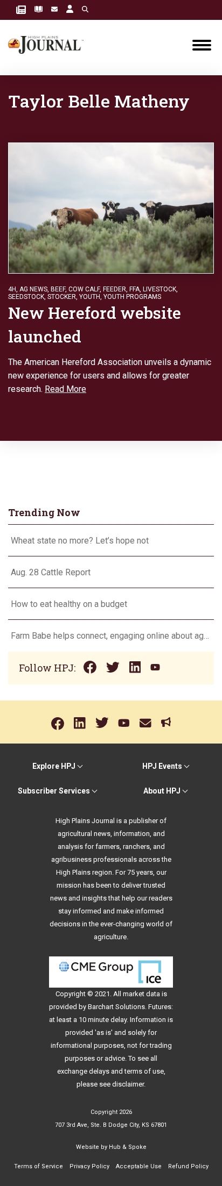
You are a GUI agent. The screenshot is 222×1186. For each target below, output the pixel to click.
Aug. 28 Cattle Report (51, 572)
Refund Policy (188, 1166)
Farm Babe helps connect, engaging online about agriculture (111, 636)
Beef (58, 289)
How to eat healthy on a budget (69, 604)
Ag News (33, 289)
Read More (65, 389)
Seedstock (26, 297)
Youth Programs (132, 297)
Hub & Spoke (128, 1147)
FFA (134, 289)
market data (141, 994)
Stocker (61, 297)
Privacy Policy (89, 1166)
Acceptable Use (139, 1166)
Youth (89, 297)
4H (12, 289)
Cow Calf (84, 289)
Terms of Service (38, 1166)
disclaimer (128, 1084)
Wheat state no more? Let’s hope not (81, 540)
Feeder (114, 289)
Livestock (159, 289)
